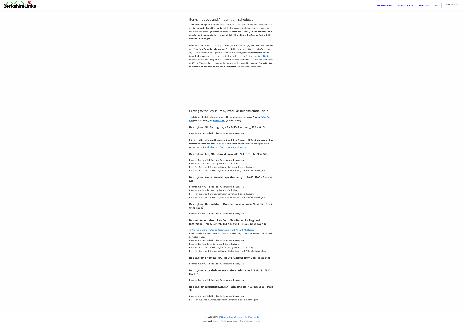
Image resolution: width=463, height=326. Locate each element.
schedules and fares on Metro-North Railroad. (227, 147)
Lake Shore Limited (261, 56)
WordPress (249, 317)
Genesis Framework (236, 317)
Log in (256, 317)
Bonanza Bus (219, 120)
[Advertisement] (231, 88)
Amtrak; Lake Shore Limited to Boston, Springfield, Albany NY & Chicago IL (222, 229)
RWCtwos (222, 317)
